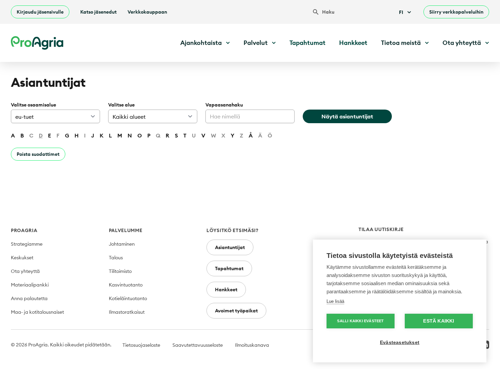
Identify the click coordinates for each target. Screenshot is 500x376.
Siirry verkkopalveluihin (456, 12)
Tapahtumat (307, 43)
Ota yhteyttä (25, 271)
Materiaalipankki (30, 285)
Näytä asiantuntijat (347, 116)
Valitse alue (121, 105)
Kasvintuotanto (126, 285)
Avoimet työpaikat (236, 311)
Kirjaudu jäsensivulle (40, 12)
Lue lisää (335, 301)
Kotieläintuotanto (128, 298)
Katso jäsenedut (98, 12)
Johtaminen (122, 244)
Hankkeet (353, 43)
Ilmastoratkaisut (127, 312)
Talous (116, 258)
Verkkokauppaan (147, 12)
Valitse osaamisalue (33, 105)
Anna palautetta (29, 298)
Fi (401, 12)
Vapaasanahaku (224, 105)
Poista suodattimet (38, 154)
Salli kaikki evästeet (360, 321)
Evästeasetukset (399, 342)
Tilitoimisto (120, 271)
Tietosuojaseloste (141, 345)
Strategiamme (27, 244)
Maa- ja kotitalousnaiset (37, 312)
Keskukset (22, 258)
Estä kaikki (438, 321)
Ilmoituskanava (252, 345)
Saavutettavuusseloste (197, 345)
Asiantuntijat (230, 247)
